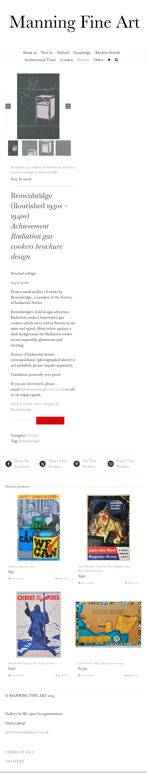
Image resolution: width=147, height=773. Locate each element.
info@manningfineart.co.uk (42, 389)
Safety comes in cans (21, 566)
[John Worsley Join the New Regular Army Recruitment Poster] (108, 528)
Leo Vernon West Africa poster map (100, 663)
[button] (116, 59)
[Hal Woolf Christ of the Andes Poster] (39, 624)
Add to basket (50, 420)
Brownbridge (29, 441)
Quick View (63, 578)
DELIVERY (14, 761)
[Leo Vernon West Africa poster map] (108, 624)
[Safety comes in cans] (39, 528)
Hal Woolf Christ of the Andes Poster (31, 663)
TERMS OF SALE (20, 752)
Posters (33, 435)
